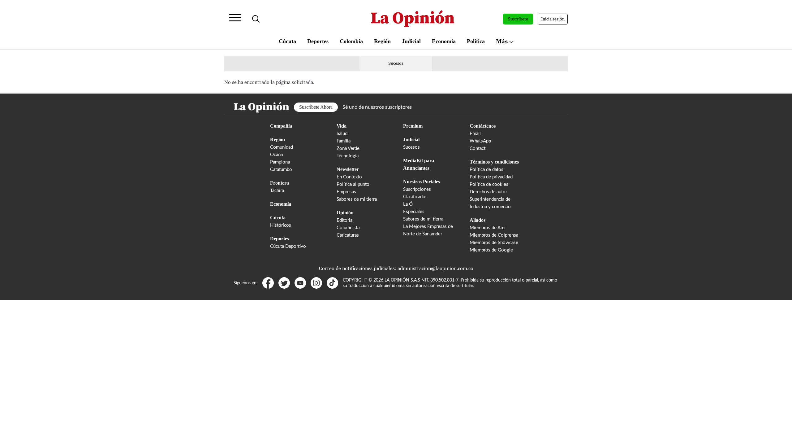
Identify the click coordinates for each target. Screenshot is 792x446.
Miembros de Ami (488, 227)
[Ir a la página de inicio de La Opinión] (412, 19)
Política (476, 41)
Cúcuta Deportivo (288, 246)
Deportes (318, 41)
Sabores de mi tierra (357, 199)
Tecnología (348, 156)
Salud (342, 133)
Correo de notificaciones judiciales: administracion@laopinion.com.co (396, 268)
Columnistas (349, 227)
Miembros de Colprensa (494, 235)
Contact (477, 148)
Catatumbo (281, 169)
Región (382, 41)
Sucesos (395, 63)
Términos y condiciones (494, 161)
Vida (341, 126)
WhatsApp (480, 141)
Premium (413, 126)
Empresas (346, 192)
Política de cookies (489, 184)
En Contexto (349, 177)
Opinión (345, 212)
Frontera (279, 183)
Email (475, 133)
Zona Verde (348, 148)
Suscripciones (417, 189)
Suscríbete (518, 19)
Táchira (277, 190)
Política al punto (353, 184)
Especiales (413, 211)
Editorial (345, 220)
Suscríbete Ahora (316, 107)
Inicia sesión (553, 19)
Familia (344, 141)
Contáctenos (483, 126)
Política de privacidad (491, 177)
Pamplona (280, 162)
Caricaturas (348, 235)
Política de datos (486, 169)
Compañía (281, 126)
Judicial (411, 41)
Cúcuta (287, 41)
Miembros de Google (491, 250)
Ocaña (276, 154)
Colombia (351, 41)
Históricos (280, 225)
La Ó (408, 204)
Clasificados (415, 197)
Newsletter (348, 169)
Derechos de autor (488, 192)
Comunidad (281, 147)
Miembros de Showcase (494, 242)
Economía (444, 41)
